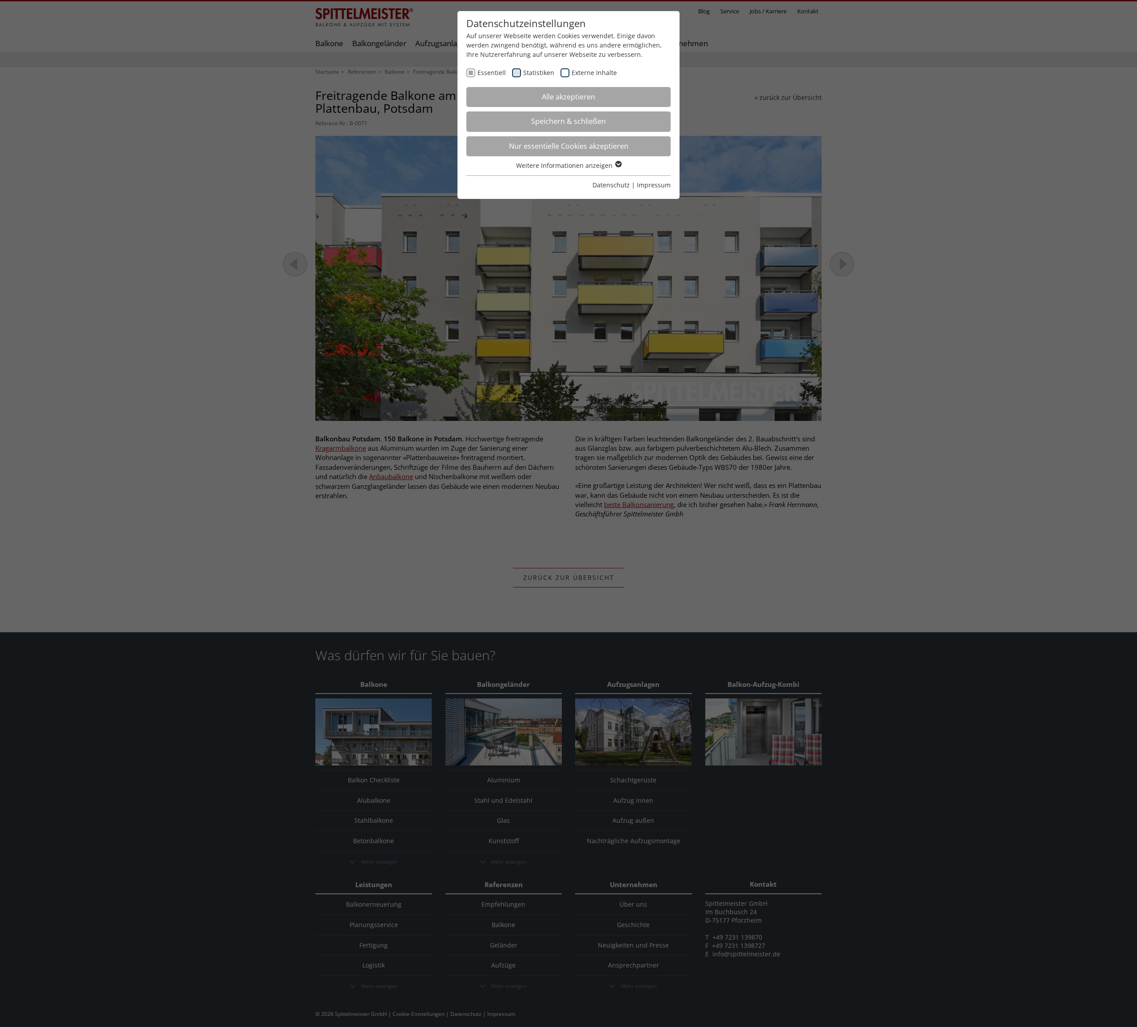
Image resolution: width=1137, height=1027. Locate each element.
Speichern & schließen (568, 121)
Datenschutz (611, 185)
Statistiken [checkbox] (538, 72)
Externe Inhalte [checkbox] (594, 72)
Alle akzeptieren (568, 97)
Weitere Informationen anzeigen (565, 165)
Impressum (654, 185)
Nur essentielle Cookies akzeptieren (568, 146)
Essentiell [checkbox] (491, 72)
